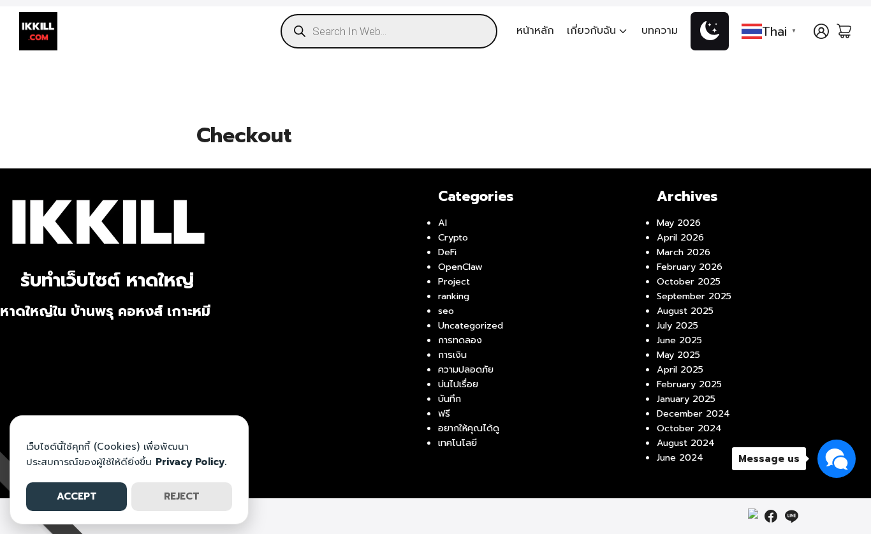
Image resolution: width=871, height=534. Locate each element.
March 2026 (683, 252)
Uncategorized (470, 325)
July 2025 (677, 325)
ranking (453, 296)
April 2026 (680, 237)
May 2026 (679, 223)
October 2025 (689, 281)
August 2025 (685, 311)
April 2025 (680, 369)
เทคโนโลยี (457, 443)
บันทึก (449, 399)
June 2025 (679, 340)
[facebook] (771, 516)
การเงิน (452, 355)
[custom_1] (753, 516)
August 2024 (686, 443)
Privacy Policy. (191, 462)
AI (442, 223)
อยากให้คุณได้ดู (468, 428)
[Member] (821, 31)
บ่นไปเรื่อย (458, 384)
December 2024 (693, 413)
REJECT (182, 496)
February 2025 (689, 384)
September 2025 (694, 296)
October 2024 (689, 428)
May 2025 (678, 355)
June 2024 (680, 457)
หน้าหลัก (535, 30)
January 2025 (686, 399)
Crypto (453, 237)
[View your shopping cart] (844, 31)
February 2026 (689, 267)
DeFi (447, 252)
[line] (791, 516)
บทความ (659, 30)
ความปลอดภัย (466, 369)
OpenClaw (460, 267)
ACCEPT (77, 496)
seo (446, 311)
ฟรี (444, 413)
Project (454, 281)
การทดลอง (460, 340)
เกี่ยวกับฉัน (591, 30)
